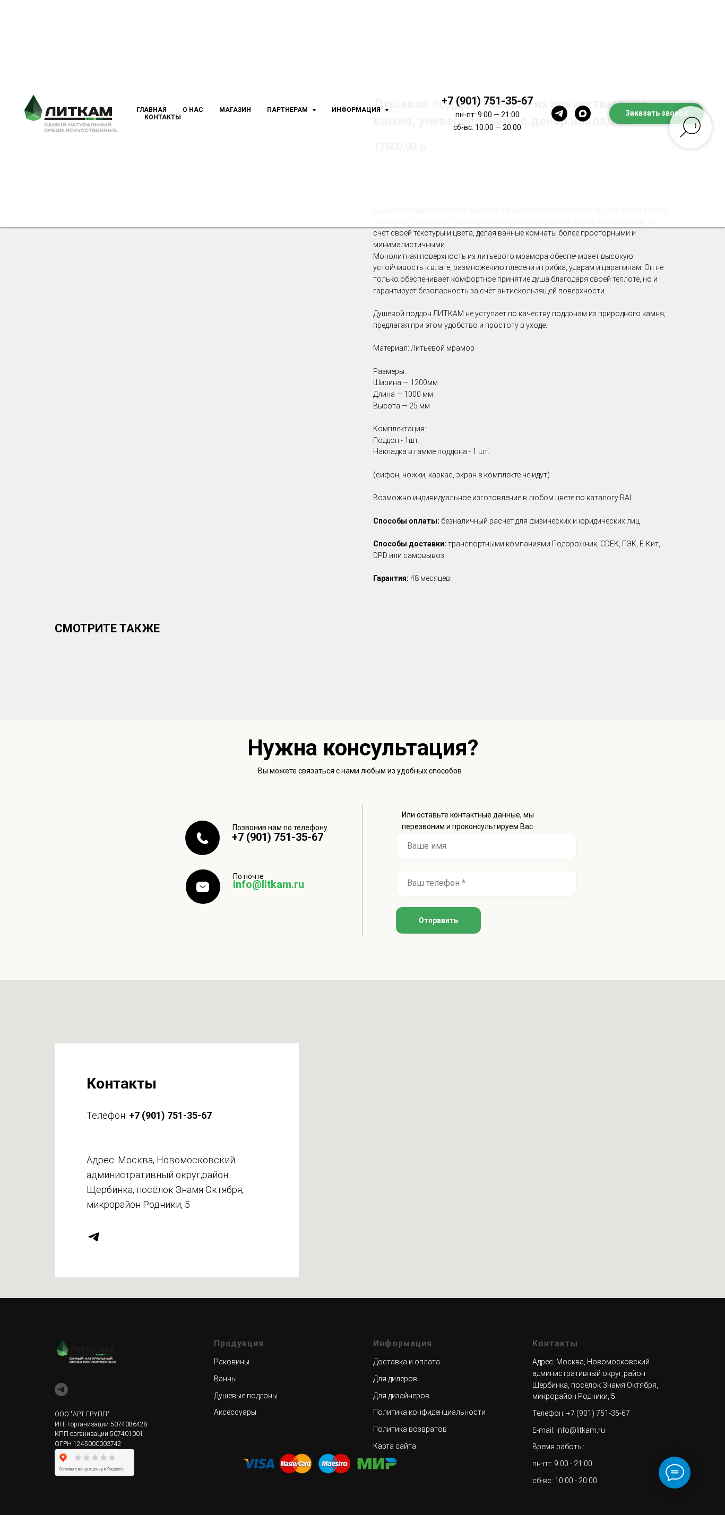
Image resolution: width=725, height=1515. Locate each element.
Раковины (231, 1361)
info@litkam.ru (268, 884)
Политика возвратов (410, 1429)
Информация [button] (357, 110)
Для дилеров (395, 1378)
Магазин (235, 110)
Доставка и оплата (406, 1361)
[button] (656, 113)
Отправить (438, 920)
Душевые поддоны (246, 1395)
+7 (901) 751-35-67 (487, 100)
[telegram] (559, 113)
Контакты (162, 117)
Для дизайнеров (401, 1395)
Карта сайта (394, 1446)
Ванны (225, 1378)
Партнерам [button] (288, 110)
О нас (193, 110)
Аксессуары (235, 1412)
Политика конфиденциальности (429, 1412)
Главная (151, 110)
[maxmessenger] (583, 113)
